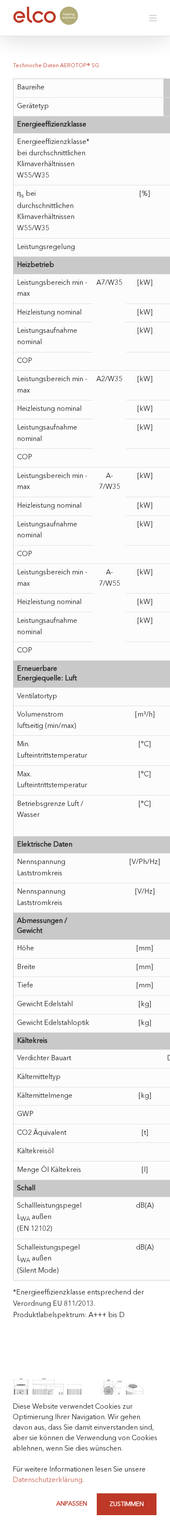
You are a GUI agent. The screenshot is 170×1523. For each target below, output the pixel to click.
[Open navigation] (153, 18)
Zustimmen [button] (126, 1504)
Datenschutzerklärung (47, 1480)
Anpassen (71, 1504)
